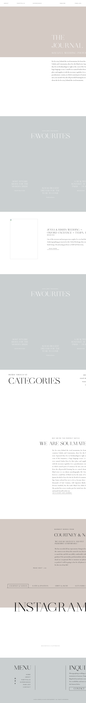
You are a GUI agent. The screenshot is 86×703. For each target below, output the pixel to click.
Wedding (51, 235)
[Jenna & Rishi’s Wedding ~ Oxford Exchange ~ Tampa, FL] (24, 239)
